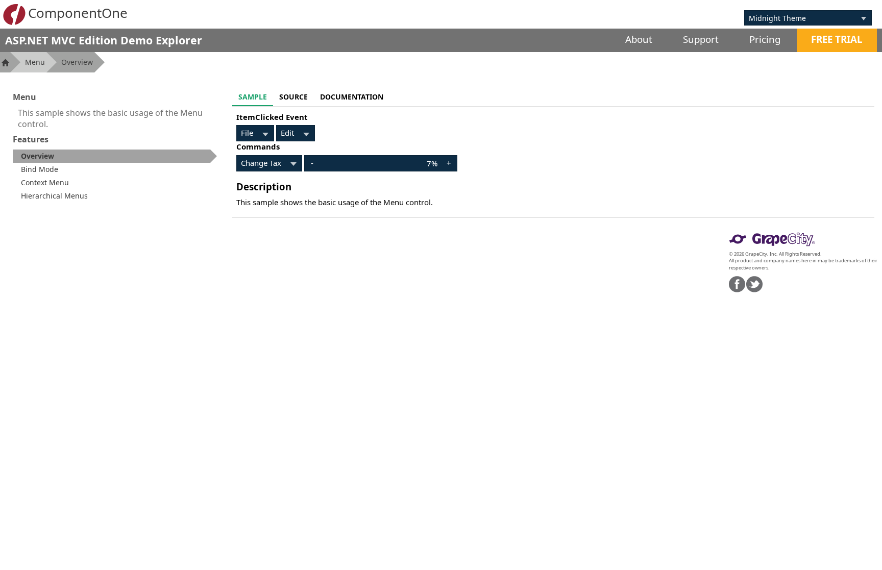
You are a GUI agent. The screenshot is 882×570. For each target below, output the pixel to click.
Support (701, 39)
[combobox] (800, 18)
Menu (35, 62)
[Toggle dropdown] (863, 18)
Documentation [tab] (351, 97)
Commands (258, 146)
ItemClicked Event (272, 117)
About (638, 39)
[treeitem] (115, 156)
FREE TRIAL (837, 39)
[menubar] (255, 133)
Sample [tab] (252, 97)
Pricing (764, 39)
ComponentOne (78, 13)
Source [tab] (293, 97)
